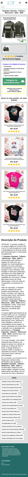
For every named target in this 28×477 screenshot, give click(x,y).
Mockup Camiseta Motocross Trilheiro (11, 432)
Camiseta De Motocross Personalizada (12, 426)
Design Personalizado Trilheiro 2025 (11, 417)
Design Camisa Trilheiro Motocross (11, 411)
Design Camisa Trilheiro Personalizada (12, 396)
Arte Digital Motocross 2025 (9, 423)
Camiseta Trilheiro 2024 (8, 420)
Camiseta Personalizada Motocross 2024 (12, 405)
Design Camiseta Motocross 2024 (10, 384)
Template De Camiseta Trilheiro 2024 (11, 414)
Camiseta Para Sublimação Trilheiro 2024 (12, 435)
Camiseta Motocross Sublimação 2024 (11, 399)
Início (2, 463)
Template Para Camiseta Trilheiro (10, 390)
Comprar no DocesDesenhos (12, 81)
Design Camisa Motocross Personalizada (12, 438)
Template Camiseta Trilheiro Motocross (12, 381)
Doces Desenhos (5, 464)
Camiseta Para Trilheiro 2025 (9, 402)
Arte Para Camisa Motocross (9, 408)
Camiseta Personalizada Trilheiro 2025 (11, 387)
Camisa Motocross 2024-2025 (9, 393)
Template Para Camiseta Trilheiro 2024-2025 (13, 429)
